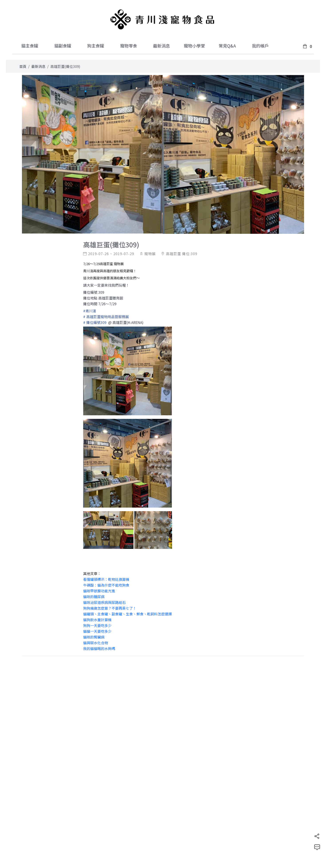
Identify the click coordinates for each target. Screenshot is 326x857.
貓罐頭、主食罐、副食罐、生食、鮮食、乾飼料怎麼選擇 (127, 614)
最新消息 (161, 46)
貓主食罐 (29, 46)
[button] (317, 836)
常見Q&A (227, 46)
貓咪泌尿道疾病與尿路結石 (104, 602)
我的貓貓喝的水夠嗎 (99, 648)
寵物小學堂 (194, 46)
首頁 (22, 66)
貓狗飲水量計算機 (97, 619)
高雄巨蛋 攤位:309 (181, 253)
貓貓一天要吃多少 (97, 631)
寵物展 (150, 253)
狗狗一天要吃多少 (97, 625)
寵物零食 (128, 46)
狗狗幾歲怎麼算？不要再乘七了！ (109, 608)
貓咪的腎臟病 (93, 637)
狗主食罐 (95, 46)
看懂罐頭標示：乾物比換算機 (106, 579)
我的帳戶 (260, 46)
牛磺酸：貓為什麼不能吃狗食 (106, 585)
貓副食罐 (62, 46)
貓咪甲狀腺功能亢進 (99, 590)
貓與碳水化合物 (95, 642)
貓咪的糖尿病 (93, 596)
